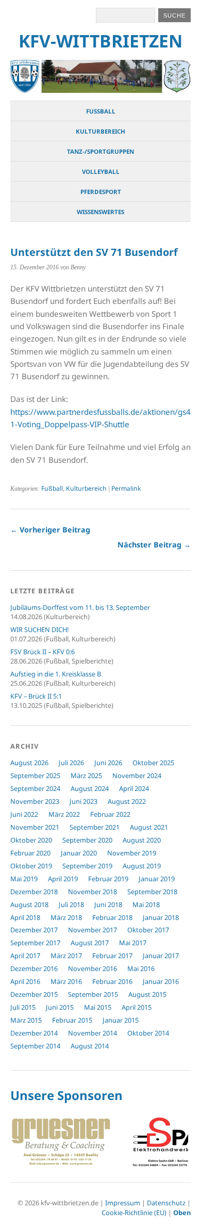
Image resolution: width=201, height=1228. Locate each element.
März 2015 (26, 1020)
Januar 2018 (161, 917)
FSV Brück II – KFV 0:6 (42, 651)
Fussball (100, 111)
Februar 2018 (112, 917)
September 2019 (87, 865)
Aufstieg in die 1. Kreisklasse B (55, 673)
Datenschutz (166, 1202)
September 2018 (152, 891)
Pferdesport (100, 192)
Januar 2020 (79, 853)
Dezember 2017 (34, 929)
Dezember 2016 (34, 968)
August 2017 (90, 942)
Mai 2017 (132, 942)
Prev (23, 1143)
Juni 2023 (83, 801)
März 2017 (66, 955)
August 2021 (149, 827)
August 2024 (90, 788)
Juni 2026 (108, 762)
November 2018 (92, 891)
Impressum (122, 1202)
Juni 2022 (24, 814)
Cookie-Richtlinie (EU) (134, 1212)
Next (177, 1143)
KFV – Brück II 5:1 (36, 696)
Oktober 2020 (31, 840)
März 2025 (86, 775)
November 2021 (34, 827)
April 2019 (63, 878)
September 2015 (93, 994)
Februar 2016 (112, 981)
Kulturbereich (100, 131)
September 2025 (35, 775)
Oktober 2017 (148, 929)
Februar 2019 (108, 878)
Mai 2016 (141, 968)
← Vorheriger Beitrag (50, 530)
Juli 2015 (23, 1007)
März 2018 (66, 917)
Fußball (52, 488)
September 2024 (35, 788)
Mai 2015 (97, 1007)
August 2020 (142, 840)
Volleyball (101, 171)
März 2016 (66, 981)
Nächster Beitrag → (154, 545)
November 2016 (92, 968)
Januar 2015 (121, 1020)
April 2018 (25, 917)
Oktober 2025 (153, 762)
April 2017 (25, 955)
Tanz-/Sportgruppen (100, 151)
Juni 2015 (60, 1007)
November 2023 (34, 801)
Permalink (126, 488)
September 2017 (35, 942)
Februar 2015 (72, 1020)
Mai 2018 (146, 904)
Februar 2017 (112, 955)
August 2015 (147, 994)
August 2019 (142, 865)
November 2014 (92, 1033)
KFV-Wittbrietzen (100, 41)
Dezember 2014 (34, 1033)
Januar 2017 (161, 955)
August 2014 (90, 1046)
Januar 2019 (157, 878)
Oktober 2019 (31, 865)
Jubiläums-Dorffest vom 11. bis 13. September (80, 607)
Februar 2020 (30, 853)
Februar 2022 (110, 814)
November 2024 (136, 775)
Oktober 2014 (148, 1033)
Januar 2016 (161, 981)
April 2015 (137, 1007)
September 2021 (95, 827)
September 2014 (35, 1046)
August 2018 (29, 904)
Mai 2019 (24, 878)
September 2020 (87, 840)
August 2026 (29, 762)
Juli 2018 (71, 904)
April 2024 (134, 788)
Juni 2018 (108, 904)
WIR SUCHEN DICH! (39, 629)
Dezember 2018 (34, 891)
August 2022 (127, 801)
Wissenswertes (100, 212)
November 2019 (131, 853)
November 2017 (92, 929)
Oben (182, 1212)
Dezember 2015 (34, 994)
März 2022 (64, 814)
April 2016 (25, 981)
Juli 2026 (71, 762)
